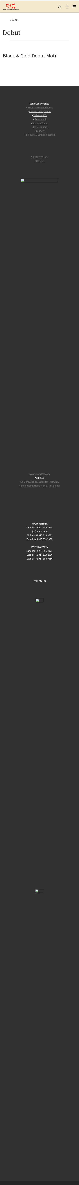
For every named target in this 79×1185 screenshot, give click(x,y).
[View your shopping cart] (67, 6)
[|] (11, 6)
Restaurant (40, 119)
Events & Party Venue (40, 111)
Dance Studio (40, 127)
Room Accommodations (40, 107)
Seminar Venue (40, 123)
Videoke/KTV (40, 115)
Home (6, 19)
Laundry (40, 130)
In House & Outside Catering (40, 134)
